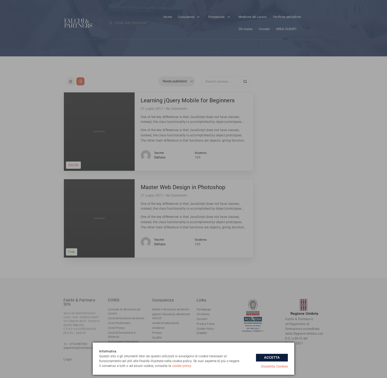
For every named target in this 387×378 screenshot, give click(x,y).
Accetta (272, 357)
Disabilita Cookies (274, 366)
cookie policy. (182, 366)
